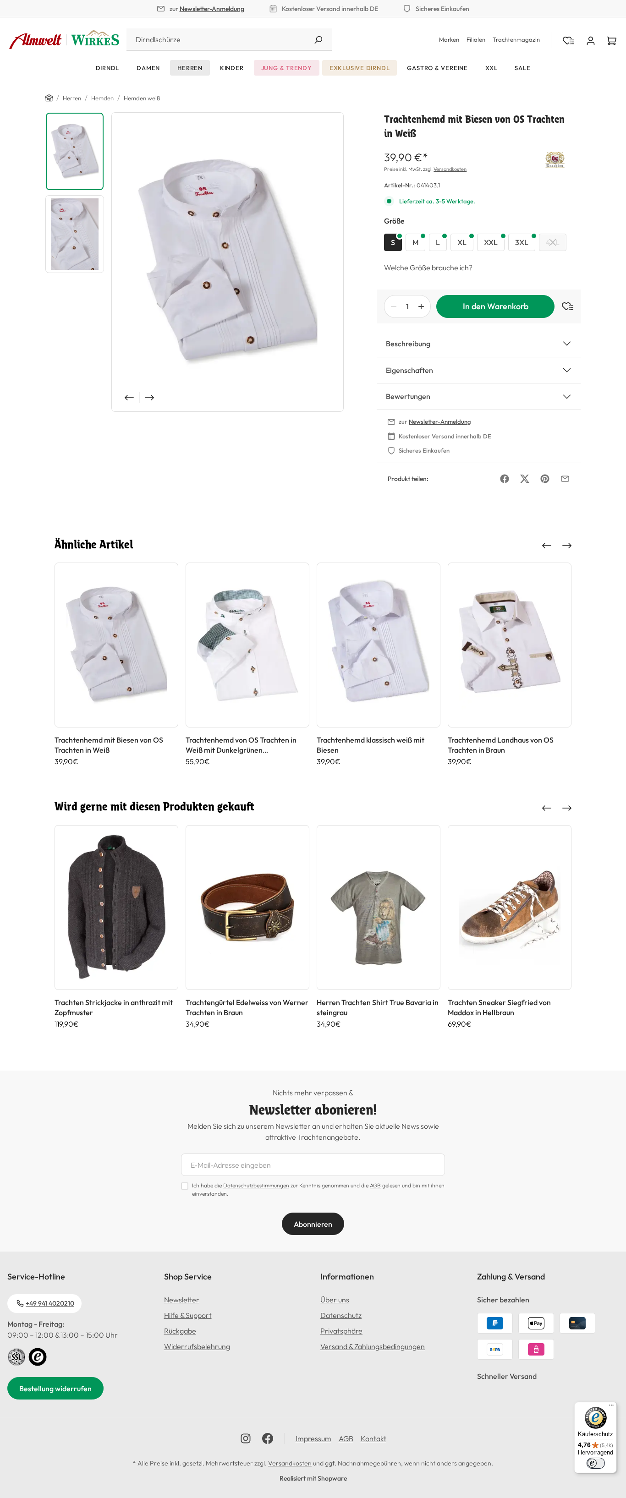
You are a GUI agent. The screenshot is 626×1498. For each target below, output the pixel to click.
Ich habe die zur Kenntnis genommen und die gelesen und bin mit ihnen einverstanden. (318, 1189)
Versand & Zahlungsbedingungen (372, 1346)
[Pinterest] (544, 478)
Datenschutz (341, 1315)
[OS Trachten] (555, 158)
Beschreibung (408, 343)
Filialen (476, 39)
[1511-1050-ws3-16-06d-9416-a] (227, 262)
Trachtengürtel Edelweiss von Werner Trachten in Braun (247, 1007)
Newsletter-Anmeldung (212, 9)
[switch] (596, 1463)
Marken (449, 39)
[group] (116, 664)
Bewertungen (408, 396)
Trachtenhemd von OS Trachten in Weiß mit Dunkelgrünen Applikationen (241, 745)
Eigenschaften (409, 370)
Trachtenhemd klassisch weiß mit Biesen (370, 744)
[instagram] (245, 1438)
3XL (521, 242)
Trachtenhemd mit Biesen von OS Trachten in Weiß (109, 744)
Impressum (313, 1438)
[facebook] (267, 1438)
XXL (491, 242)
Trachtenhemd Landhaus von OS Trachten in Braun (501, 744)
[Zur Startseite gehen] (64, 39)
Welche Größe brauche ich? (428, 267)
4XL (553, 242)
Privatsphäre (341, 1330)
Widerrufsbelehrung (197, 1346)
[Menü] (611, 1407)
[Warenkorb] (612, 40)
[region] (194, 262)
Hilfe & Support (188, 1315)
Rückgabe (180, 1330)
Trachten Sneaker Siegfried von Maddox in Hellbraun (499, 1007)
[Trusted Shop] (37, 1356)
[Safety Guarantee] (16, 1356)
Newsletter (181, 1299)
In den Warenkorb (495, 306)
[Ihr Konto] (591, 40)
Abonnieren (313, 1224)
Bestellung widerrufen (55, 1388)
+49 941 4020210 (50, 1303)
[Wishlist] (568, 40)
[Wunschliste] (564, 306)
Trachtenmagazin (516, 39)
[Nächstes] (150, 397)
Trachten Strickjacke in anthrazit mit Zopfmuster (114, 1007)
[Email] (565, 478)
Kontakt (373, 1438)
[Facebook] (504, 478)
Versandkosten (450, 169)
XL (462, 242)
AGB (375, 1185)
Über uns (334, 1299)
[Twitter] (524, 478)
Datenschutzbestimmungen (256, 1185)
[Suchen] (318, 39)
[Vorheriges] (128, 397)
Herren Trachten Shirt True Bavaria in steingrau (378, 1007)
